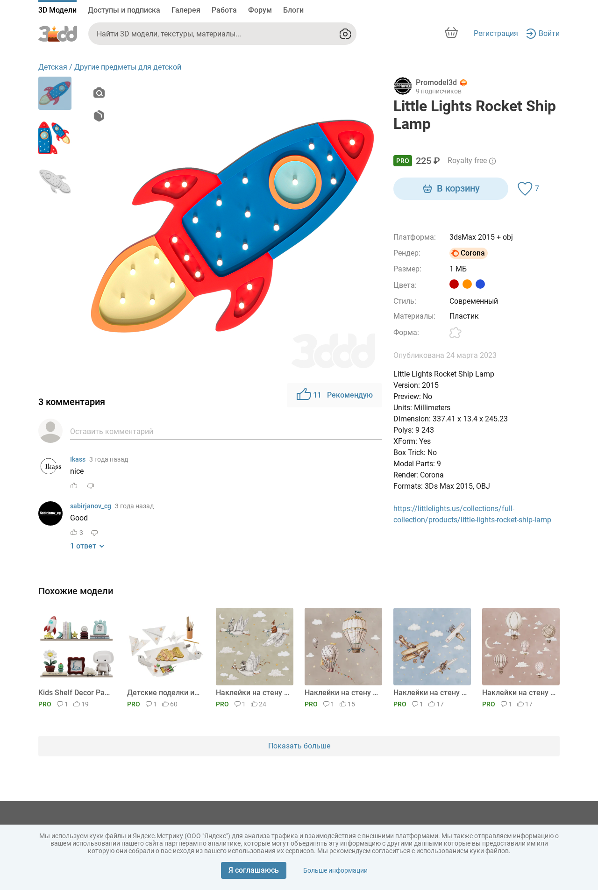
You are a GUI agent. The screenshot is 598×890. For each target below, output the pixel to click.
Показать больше (299, 745)
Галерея (185, 10)
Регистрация (496, 33)
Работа (224, 10)
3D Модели (57, 10)
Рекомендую (343, 395)
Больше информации (335, 870)
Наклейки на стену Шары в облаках (519, 692)
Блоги (293, 10)
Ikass (77, 459)
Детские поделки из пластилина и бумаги (164, 692)
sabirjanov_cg (90, 506)
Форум (260, 10)
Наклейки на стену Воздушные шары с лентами (342, 692)
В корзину (458, 188)
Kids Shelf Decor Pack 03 (75, 692)
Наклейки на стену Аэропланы (430, 692)
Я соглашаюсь (253, 870)
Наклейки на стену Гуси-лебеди (253, 692)
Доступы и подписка (124, 10)
